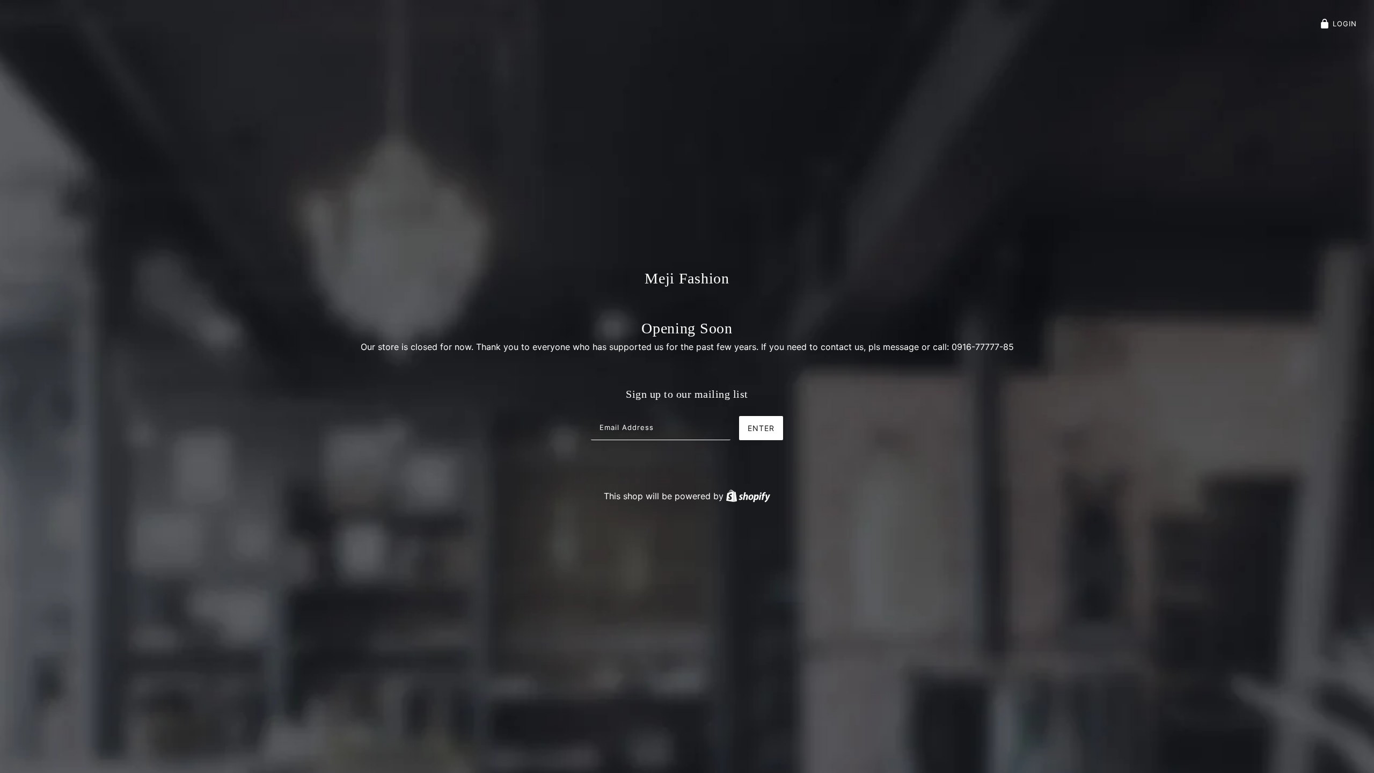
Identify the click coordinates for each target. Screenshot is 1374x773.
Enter (761, 428)
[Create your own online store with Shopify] (748, 496)
